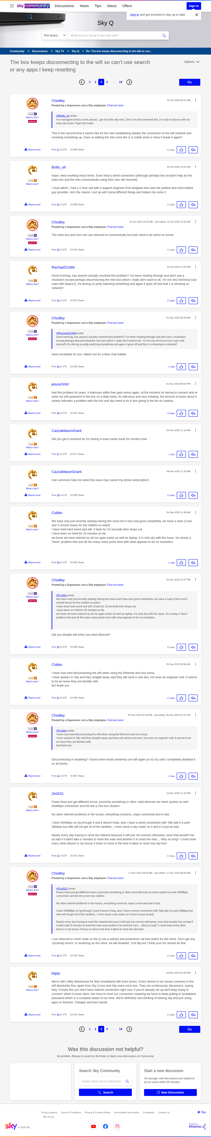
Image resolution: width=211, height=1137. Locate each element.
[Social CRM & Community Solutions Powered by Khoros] (197, 1126)
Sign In (194, 6)
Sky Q (105, 22)
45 (58, 1014)
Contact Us (164, 1112)
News (84, 6)
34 (58, 300)
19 (120, 82)
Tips (98, 6)
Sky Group (48, 1116)
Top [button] (203, 1112)
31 (58, 149)
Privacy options (49, 1112)
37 (58, 454)
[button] (195, 100)
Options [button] (189, 61)
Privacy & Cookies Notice (98, 1112)
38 (58, 495)
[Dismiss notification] (196, 14)
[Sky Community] (33, 5)
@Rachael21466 (66, 333)
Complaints (148, 1112)
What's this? (32, 117)
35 (58, 366)
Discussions (64, 6)
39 (58, 562)
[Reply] (193, 149)
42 (58, 775)
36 (58, 413)
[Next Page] (129, 82)
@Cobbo (61, 595)
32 (58, 204)
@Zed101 (62, 888)
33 (58, 249)
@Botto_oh (62, 115)
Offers (127, 6)
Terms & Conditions (71, 1112)
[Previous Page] (82, 82)
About (111, 6)
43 (58, 855)
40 (58, 647)
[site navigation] (12, 6)
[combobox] (113, 35)
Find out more (115, 105)
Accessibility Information (126, 1112)
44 (58, 955)
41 (58, 697)
